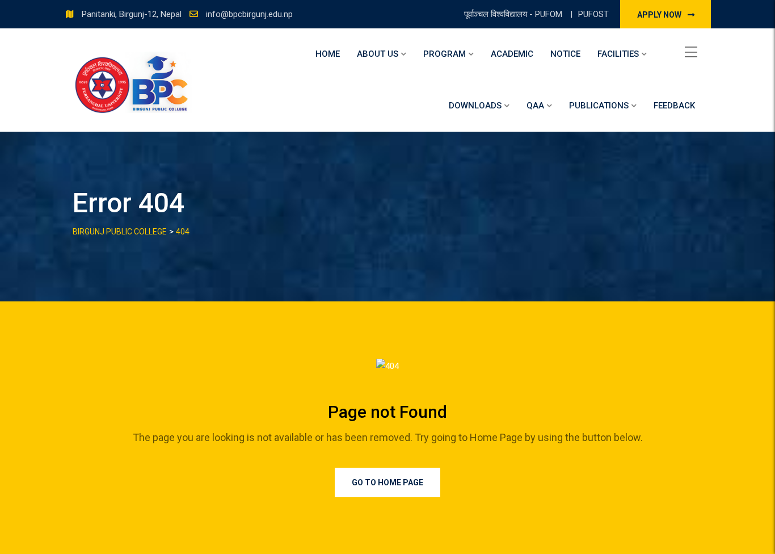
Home (327, 54)
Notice (565, 54)
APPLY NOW (660, 14)
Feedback (674, 105)
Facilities (618, 54)
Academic (512, 54)
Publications (599, 105)
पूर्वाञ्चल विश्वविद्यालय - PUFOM (514, 14)
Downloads (475, 105)
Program (444, 54)
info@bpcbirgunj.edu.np (249, 14)
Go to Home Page (387, 482)
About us (377, 54)
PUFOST (593, 14)
